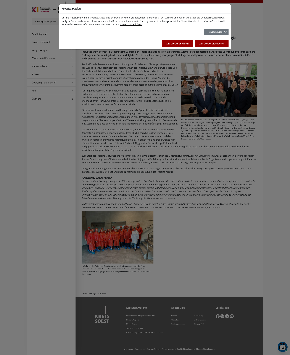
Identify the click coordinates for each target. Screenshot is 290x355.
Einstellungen (215, 31)
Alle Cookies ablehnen (177, 43)
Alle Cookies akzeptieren (211, 43)
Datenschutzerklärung (131, 24)
